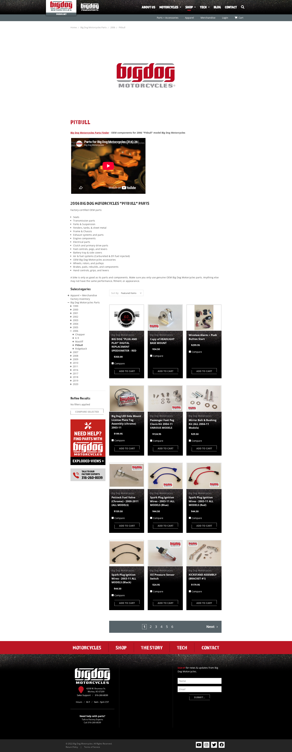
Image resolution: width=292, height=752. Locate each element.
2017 (75, 373)
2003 (75, 320)
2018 (75, 377)
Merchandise (207, 17)
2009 (75, 359)
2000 (75, 309)
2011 (75, 366)
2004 (75, 323)
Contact (231, 7)
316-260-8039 (94, 722)
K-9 (77, 338)
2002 (75, 316)
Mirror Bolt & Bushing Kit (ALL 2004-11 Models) (202, 423)
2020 (75, 384)
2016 (75, 370)
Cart (240, 17)
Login (225, 17)
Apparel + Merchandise (83, 295)
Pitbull (122, 27)
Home (73, 27)
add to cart (127, 371)
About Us (148, 7)
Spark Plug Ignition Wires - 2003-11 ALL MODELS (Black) (124, 578)
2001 (75, 313)
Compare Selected (87, 411)
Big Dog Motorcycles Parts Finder (89, 132)
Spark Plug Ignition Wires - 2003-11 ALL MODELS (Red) (201, 501)
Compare (119, 363)
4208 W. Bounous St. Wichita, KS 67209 (96, 690)
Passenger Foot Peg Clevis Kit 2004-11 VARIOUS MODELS (162, 423)
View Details (126, 317)
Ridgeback (81, 348)
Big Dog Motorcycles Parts (93, 27)
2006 (112, 27)
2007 (75, 352)
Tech (203, 7)
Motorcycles (168, 7)
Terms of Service (92, 747)
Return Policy (72, 747)
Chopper (80, 334)
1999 (75, 306)
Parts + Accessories (167, 17)
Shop (189, 7)
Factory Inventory (80, 298)
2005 (75, 327)
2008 (75, 355)
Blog (217, 7)
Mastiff (79, 341)
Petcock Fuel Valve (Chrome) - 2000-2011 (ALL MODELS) (125, 501)
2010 (75, 362)
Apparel (189, 17)
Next (210, 626)
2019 (75, 380)
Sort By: (115, 293)
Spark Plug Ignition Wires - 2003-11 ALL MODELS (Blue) (162, 501)
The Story (152, 647)
